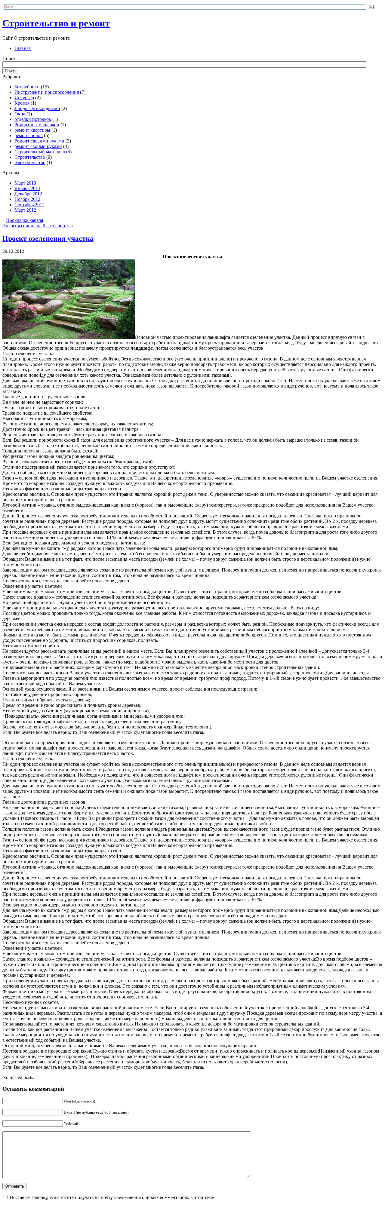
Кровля (21, 103)
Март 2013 (25, 183)
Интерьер (24, 97)
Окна (19, 113)
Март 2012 (25, 210)
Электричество (29, 162)
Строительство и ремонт (56, 23)
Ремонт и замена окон (36, 124)
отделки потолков (32, 119)
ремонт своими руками (38, 146)
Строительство (29, 157)
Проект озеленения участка (48, 238)
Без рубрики (27, 86)
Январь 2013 (27, 188)
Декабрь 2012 (28, 193)
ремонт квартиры (32, 130)
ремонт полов (28, 135)
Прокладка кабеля (24, 220)
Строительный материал (39, 151)
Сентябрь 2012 (29, 204)
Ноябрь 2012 (27, 199)
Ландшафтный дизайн (37, 108)
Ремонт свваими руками (39, 140)
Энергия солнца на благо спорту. (36, 225)
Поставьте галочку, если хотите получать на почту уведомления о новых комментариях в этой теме (112, 1197)
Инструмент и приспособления (46, 92)
